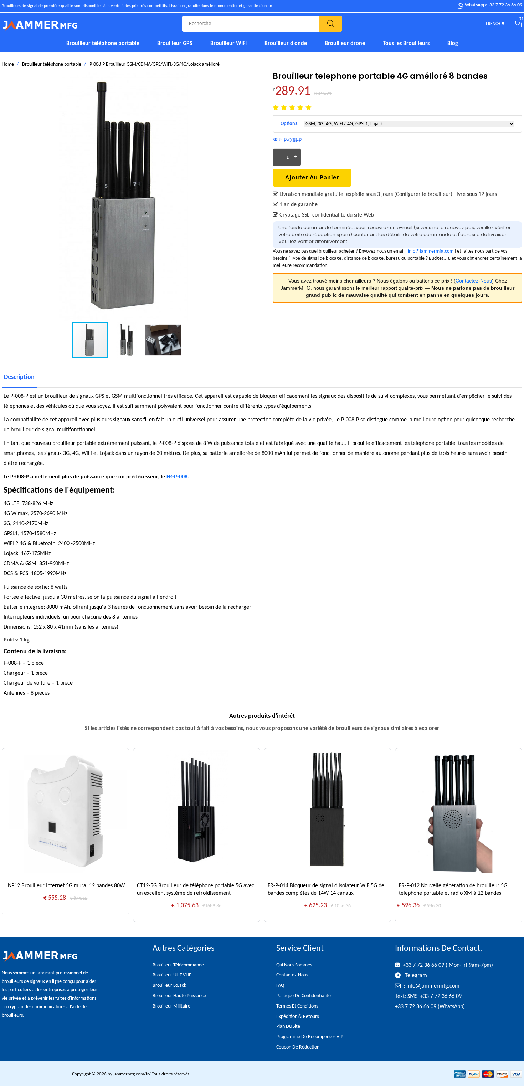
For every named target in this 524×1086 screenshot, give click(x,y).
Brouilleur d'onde (285, 43)
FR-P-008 (176, 477)
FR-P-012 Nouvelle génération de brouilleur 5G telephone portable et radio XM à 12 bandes (453, 889)
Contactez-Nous (474, 281)
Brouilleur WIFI (228, 43)
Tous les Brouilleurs (406, 43)
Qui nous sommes (294, 965)
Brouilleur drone (345, 43)
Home (8, 64)
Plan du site (288, 1026)
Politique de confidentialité (303, 996)
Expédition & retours (297, 1016)
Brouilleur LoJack (169, 985)
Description (19, 377)
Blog (452, 43)
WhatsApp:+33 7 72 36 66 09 (493, 5)
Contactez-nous (292, 975)
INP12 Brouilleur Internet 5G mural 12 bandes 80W (65, 886)
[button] (245, 196)
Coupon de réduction (297, 1047)
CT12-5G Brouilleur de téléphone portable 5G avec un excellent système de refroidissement (195, 889)
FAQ (280, 985)
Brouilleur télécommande (178, 965)
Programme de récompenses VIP (309, 1037)
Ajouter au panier (312, 177)
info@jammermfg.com (430, 251)
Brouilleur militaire (171, 1006)
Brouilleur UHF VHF (172, 975)
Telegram (415, 976)
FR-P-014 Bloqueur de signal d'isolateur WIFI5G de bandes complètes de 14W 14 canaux (326, 889)
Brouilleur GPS (174, 43)
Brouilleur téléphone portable (102, 43)
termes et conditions (297, 1006)
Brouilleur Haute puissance (179, 996)
